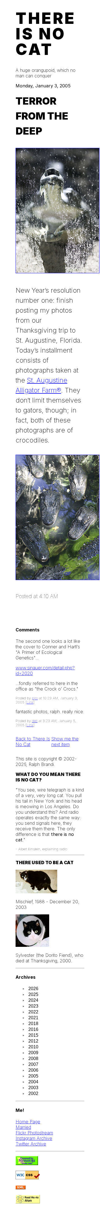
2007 (33, 1064)
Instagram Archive (34, 1138)
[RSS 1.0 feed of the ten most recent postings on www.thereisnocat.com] (21, 1187)
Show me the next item (65, 741)
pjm (35, 698)
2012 (33, 1041)
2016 (33, 1029)
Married (23, 1127)
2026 (33, 988)
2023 (33, 1006)
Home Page (28, 1121)
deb (35, 721)
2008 (33, 1058)
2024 (33, 1000)
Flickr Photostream (34, 1132)
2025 (33, 994)
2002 (33, 1093)
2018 (33, 1023)
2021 (33, 1017)
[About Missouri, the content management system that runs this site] (27, 1163)
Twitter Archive (31, 1144)
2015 (33, 1035)
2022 (33, 1012)
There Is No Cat (46, 34)
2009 (33, 1052)
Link (30, 702)
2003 (33, 1087)
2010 (33, 1046)
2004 (33, 1081)
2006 (33, 1070)
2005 (33, 1076)
